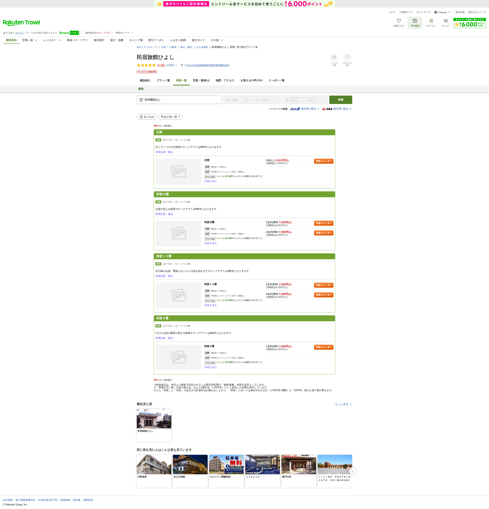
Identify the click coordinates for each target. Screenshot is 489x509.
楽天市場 (460, 12)
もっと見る (341, 404)
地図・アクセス (225, 80)
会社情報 (8, 500)
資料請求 (88, 500)
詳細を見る (210, 181)
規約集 (76, 500)
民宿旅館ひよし (156, 57)
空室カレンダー (324, 161)
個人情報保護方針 (25, 500)
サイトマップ (423, 12)
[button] (169, 411)
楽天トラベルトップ (147, 47)
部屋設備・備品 (164, 152)
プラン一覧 (163, 80)
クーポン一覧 (277, 80)
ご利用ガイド (406, 12)
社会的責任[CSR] (47, 500)
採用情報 (65, 500)
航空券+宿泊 (308, 108)
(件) (170, 65)
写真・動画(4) (201, 80)
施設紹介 (145, 80)
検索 (340, 99)
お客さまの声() (251, 80)
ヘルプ (391, 12)
